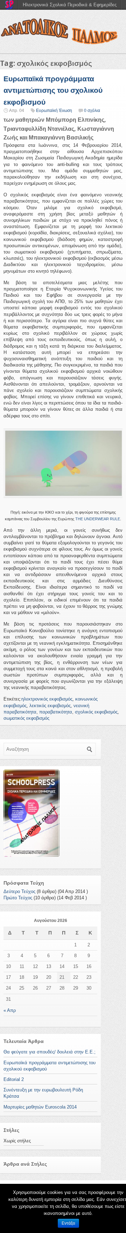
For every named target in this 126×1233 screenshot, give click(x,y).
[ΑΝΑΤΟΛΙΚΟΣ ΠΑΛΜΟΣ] (63, 33)
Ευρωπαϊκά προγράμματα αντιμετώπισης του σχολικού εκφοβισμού (53, 90)
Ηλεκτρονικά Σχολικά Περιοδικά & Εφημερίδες (70, 4)
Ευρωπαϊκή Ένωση (54, 110)
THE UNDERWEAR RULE (97, 519)
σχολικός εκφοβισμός (96, 711)
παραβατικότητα (55, 711)
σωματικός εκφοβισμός (26, 718)
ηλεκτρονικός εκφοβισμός (46, 699)
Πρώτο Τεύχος (18, 897)
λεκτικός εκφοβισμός (50, 705)
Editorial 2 (14, 1079)
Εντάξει (68, 1223)
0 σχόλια (92, 110)
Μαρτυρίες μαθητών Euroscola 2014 (40, 1107)
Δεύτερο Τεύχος (19, 891)
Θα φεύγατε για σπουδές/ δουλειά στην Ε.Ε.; (50, 1051)
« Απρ (10, 1010)
